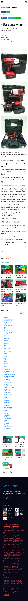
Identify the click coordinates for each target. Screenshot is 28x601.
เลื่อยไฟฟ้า (6, 405)
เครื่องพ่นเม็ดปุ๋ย (8, 382)
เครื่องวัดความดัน (8, 386)
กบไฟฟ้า (6, 317)
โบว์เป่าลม (6, 421)
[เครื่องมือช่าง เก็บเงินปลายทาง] (7, 439)
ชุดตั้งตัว (6, 333)
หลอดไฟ (6, 361)
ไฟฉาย (6, 425)
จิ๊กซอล (6, 329)
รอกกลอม (6, 350)
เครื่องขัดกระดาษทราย (9, 371)
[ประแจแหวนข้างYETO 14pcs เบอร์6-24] (21, 283)
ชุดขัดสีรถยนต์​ (7, 330)
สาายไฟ (6, 358)
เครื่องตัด (6, 377)
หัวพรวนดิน (7, 364)
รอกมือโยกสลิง (7, 351)
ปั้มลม (5, 346)
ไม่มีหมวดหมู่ (7, 428)
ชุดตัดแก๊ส (6, 335)
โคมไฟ (6, 417)
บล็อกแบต (7, 258)
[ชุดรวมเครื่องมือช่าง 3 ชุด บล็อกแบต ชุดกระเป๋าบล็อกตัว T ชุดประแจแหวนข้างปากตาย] (21, 269)
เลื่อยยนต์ (6, 400)
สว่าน (5, 353)
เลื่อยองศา (6, 404)
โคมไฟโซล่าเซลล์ (8, 418)
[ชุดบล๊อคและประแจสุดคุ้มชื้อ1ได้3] (7, 297)
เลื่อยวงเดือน (7, 402)
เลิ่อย (5, 397)
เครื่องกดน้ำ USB (8, 369)
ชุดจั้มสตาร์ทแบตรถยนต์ (10, 332)
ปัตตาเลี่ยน (6, 343)
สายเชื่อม (6, 355)
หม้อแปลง (6, 359)
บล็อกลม (6, 340)
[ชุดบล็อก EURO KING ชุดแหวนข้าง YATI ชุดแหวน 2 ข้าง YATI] (7, 283)
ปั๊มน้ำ (5, 345)
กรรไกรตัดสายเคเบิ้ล (9, 319)
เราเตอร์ (6, 395)
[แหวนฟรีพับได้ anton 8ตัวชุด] (21, 297)
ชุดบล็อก (6, 337)
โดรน (5, 420)
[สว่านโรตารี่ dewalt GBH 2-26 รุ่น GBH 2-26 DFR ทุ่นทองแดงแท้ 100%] (20, 439)
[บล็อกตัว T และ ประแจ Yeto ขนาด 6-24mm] (7, 269)
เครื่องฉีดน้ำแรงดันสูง (9, 374)
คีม (5, 327)
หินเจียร (6, 368)
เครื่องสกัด (6, 389)
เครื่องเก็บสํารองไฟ (8, 390)
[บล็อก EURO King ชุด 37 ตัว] (17, 514)
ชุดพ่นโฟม (6, 338)
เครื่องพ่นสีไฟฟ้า (8, 381)
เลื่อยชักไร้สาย (7, 399)
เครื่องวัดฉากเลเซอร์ (9, 387)
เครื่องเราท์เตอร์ (8, 394)
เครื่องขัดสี (6, 373)
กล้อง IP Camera (8, 324)
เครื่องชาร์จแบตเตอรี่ (9, 376)
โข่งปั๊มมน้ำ (7, 415)
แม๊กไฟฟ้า (6, 413)
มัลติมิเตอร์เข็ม (7, 348)
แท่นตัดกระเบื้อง (8, 408)
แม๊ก (5, 412)
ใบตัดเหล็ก (6, 423)
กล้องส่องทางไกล (8, 325)
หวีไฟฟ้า (6, 363)
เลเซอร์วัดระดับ (8, 407)
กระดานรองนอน (8, 322)
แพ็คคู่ (5, 410)
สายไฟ (6, 356)
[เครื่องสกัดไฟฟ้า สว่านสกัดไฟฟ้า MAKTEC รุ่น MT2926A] (5, 514)
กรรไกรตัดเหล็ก (8, 320)
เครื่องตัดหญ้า (7, 379)
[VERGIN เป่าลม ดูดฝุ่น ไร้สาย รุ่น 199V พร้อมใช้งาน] (5, 518)
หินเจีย (5, 366)
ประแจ (12, 258)
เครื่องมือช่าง (4, 252)
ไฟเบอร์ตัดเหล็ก (8, 426)
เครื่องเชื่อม (7, 392)
